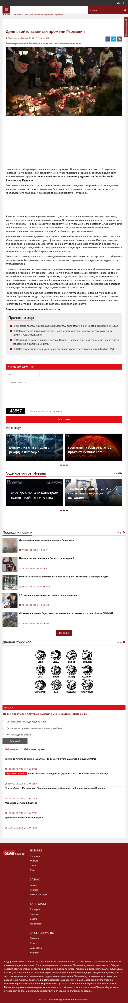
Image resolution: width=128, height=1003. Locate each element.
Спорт (33, 865)
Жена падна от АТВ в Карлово (21, 803)
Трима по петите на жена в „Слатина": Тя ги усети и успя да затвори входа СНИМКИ (50, 759)
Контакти (34, 890)
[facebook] (108, 39)
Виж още (64, 632)
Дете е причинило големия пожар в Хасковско (46, 540)
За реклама (36, 948)
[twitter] (113, 39)
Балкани (34, 914)
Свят (32, 870)
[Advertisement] (66, 140)
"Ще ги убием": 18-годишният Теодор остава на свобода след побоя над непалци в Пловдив (55, 788)
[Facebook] (123, 3)
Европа (33, 919)
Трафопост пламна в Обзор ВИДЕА (24, 817)
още (117, 473)
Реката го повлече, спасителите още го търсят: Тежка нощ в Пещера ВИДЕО (64, 576)
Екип (32, 943)
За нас (33, 885)
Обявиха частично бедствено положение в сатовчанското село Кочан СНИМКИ (66, 613)
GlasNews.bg (14, 38)
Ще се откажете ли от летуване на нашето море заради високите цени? (44, 713)
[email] (119, 39)
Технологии (36, 923)
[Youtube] (118, 3)
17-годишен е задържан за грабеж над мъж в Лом (48, 595)
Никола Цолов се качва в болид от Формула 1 (46, 558)
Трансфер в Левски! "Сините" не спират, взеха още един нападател (92, 493)
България (35, 856)
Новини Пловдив (38, 894)
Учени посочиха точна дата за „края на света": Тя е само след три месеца (57, 773)
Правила (34, 938)
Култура (34, 860)
